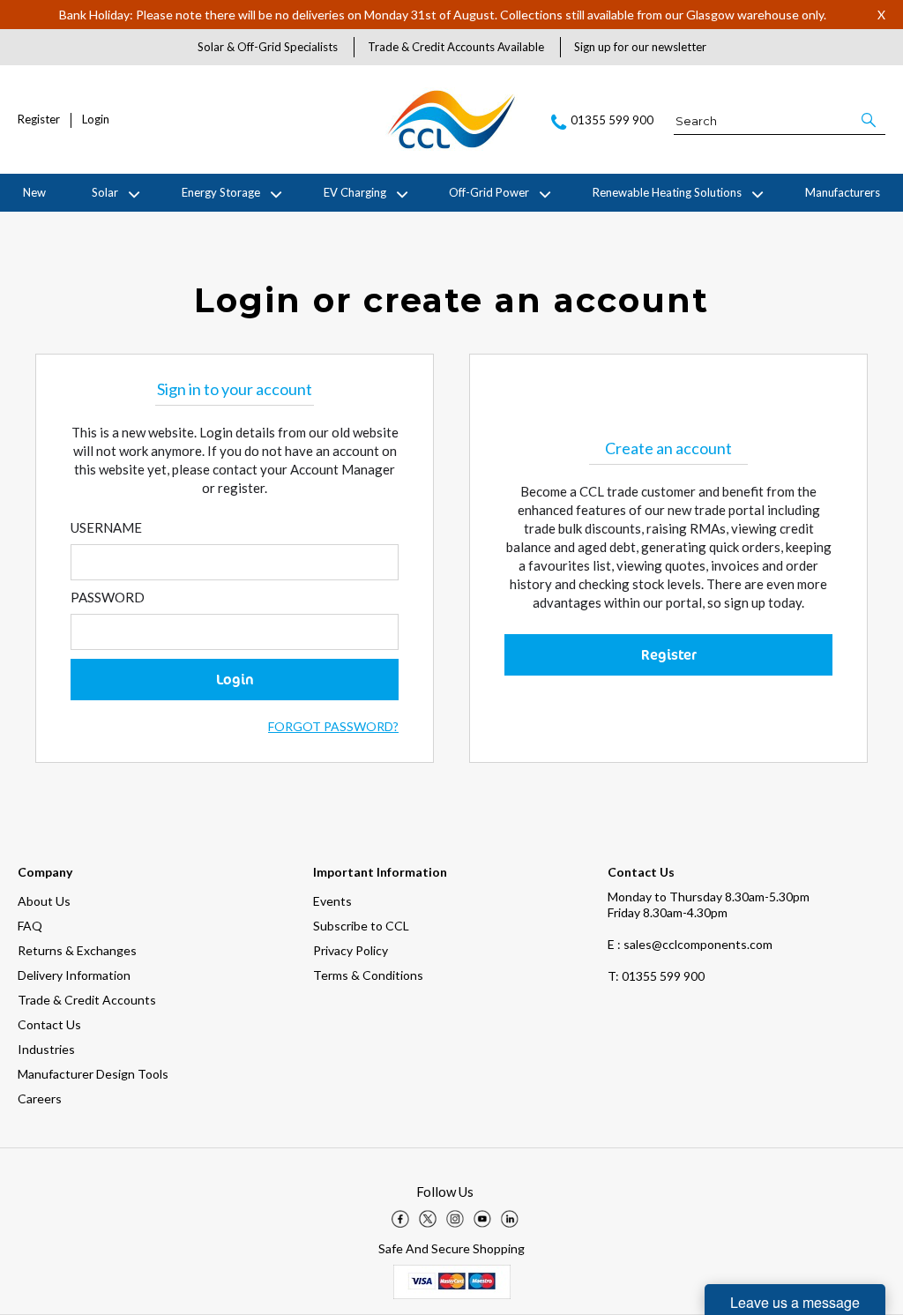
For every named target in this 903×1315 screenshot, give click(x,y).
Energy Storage (221, 192)
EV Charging (355, 192)
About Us (44, 900)
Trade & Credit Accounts (87, 999)
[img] (400, 1219)
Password (108, 597)
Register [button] (669, 654)
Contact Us (49, 1024)
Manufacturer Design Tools (93, 1073)
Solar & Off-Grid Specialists (268, 47)
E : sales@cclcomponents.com (690, 944)
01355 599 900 (656, 975)
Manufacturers (842, 192)
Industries (46, 1049)
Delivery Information (74, 975)
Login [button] (235, 679)
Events (332, 900)
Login (95, 119)
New (34, 192)
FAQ (30, 925)
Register (39, 119)
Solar (105, 192)
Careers (40, 1098)
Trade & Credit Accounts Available (456, 47)
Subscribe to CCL (361, 925)
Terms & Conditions (368, 975)
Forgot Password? (333, 726)
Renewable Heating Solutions (667, 192)
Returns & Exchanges (77, 950)
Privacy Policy (350, 950)
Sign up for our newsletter (640, 47)
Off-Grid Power (489, 192)
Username (106, 527)
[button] (869, 120)
